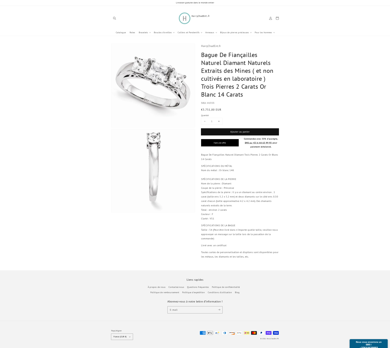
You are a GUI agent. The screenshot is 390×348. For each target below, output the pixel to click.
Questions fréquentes (198, 287)
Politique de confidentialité (226, 287)
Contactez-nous (176, 287)
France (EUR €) (120, 336)
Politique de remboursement (164, 292)
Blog (237, 292)
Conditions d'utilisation (220, 292)
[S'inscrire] (219, 309)
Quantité (205, 115)
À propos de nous (157, 287)
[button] (114, 18)
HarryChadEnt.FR (273, 339)
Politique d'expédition (193, 292)
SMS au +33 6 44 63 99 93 (258, 142)
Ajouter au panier (240, 131)
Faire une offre (220, 142)
